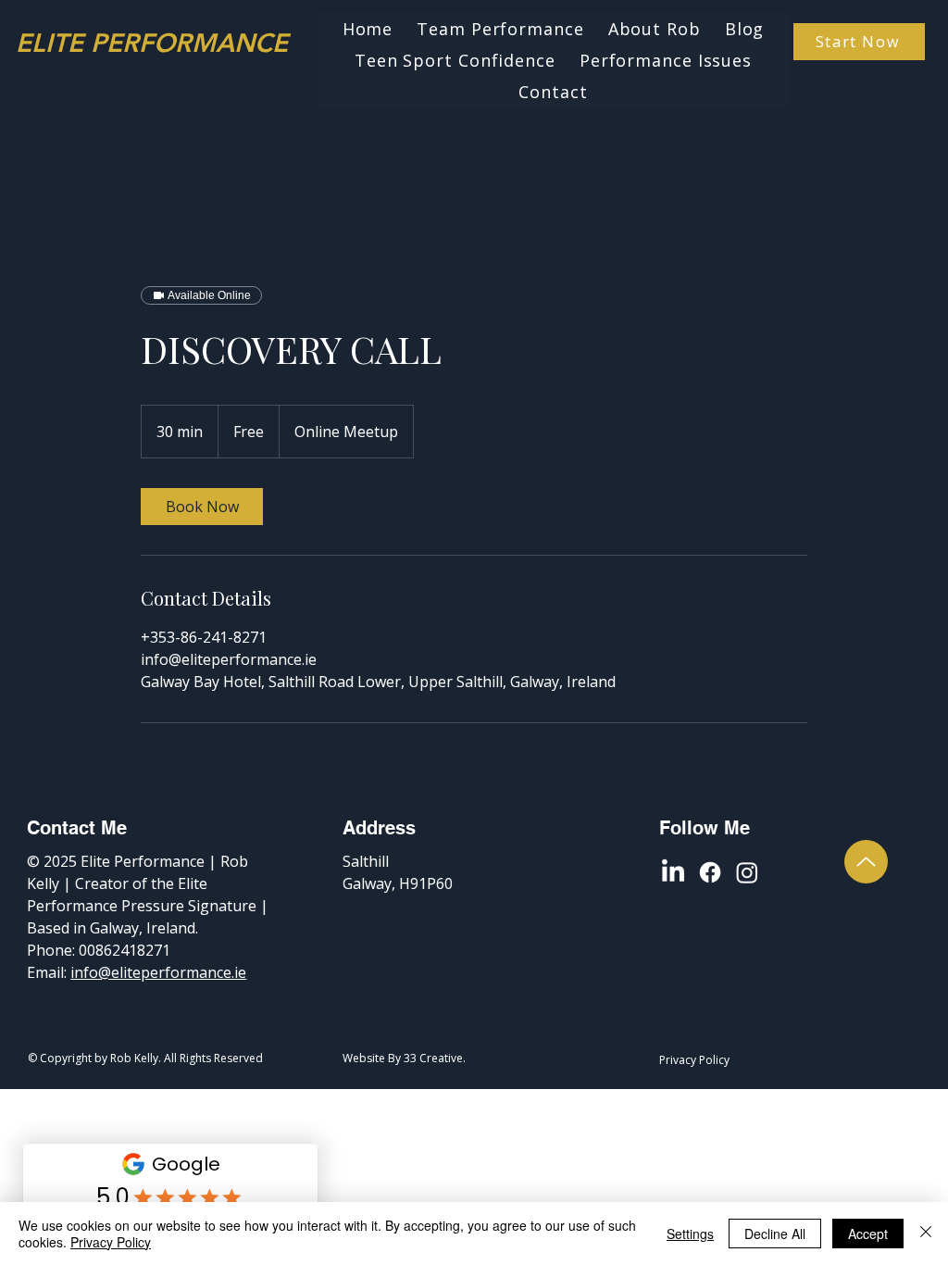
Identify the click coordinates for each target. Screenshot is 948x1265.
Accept (868, 1233)
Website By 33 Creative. (404, 1058)
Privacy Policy (110, 1242)
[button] (665, 60)
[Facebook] (710, 872)
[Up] (866, 861)
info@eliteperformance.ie (158, 972)
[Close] (926, 1233)
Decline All (774, 1233)
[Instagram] (747, 872)
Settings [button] (690, 1233)
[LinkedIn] (673, 872)
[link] (202, 506)
